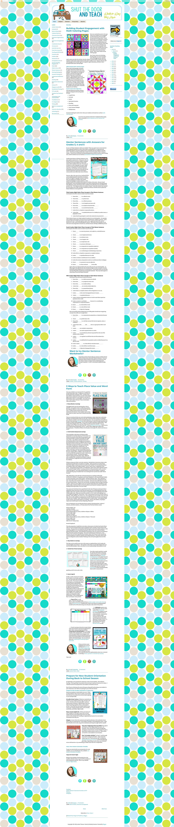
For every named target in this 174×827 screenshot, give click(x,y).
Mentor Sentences (78, 381)
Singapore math (55, 87)
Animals (54, 29)
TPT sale (54, 91)
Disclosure (67, 21)
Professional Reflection (57, 76)
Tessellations (55, 99)
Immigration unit (56, 60)
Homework (54, 58)
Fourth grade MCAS (56, 52)
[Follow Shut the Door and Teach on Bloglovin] (116, 41)
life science (54, 113)
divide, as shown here (96, 425)
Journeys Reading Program (56, 63)
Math (71, 137)
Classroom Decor (56, 35)
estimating (79, 421)
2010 (113, 83)
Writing (84, 381)
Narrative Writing (56, 74)
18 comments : (81, 379)
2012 (113, 79)
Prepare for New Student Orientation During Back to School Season (86, 677)
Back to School (73, 804)
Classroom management (82, 804)
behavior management (57, 106)
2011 (113, 81)
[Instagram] (94, 133)
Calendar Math (55, 33)
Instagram (60, 21)
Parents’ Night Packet (71, 761)
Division (54, 46)
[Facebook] (84, 133)
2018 (113, 68)
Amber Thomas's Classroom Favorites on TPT (76, 790)
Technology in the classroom (56, 97)
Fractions (54, 54)
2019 (113, 66)
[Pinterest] (80, 133)
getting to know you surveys (89, 739)
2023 (113, 49)
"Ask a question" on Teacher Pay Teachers (94, 653)
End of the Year (55, 48)
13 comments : (82, 669)
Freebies (72, 381)
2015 (113, 74)
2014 (113, 76)
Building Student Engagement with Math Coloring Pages (85, 29)
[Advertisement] (57, 137)
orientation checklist (75, 752)
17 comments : (81, 802)
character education (56, 109)
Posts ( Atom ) (90, 813)
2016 (113, 72)
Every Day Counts (56, 50)
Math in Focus (55, 68)
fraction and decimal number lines (98, 559)
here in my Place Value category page (84, 647)
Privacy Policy (75, 21)
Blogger (104, 824)
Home (54, 21)
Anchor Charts (73, 671)
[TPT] (89, 133)
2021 (113, 63)
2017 (113, 70)
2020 (113, 64)
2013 (113, 77)
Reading (54, 79)
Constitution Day (56, 44)
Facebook (68, 789)
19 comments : (80, 135)
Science (54, 85)
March (114, 51)
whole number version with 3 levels (97, 602)
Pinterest (68, 792)
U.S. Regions (55, 101)
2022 (113, 61)
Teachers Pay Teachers (57, 93)
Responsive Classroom (57, 81)
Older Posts (104, 808)
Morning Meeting (56, 72)
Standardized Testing (57, 89)
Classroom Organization (57, 37)
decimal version (76, 603)
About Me (83, 21)
